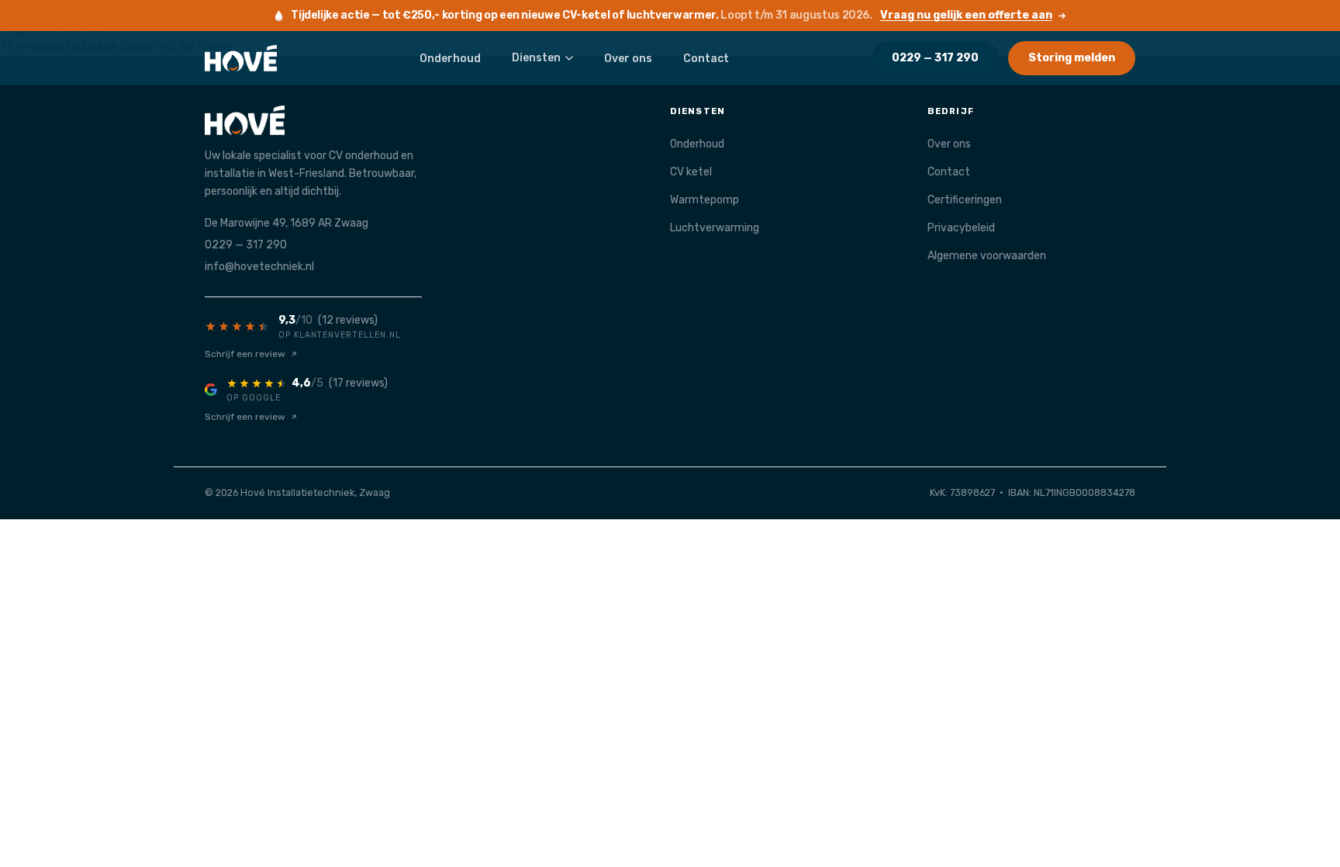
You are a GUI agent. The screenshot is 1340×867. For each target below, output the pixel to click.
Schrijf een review (245, 354)
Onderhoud (450, 58)
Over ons (628, 58)
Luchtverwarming (714, 227)
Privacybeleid (961, 227)
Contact (706, 58)
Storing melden (1071, 57)
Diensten (536, 57)
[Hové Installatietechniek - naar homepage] (241, 58)
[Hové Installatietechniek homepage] (412, 120)
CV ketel (691, 172)
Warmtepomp (704, 199)
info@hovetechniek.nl (259, 266)
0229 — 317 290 (935, 57)
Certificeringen (964, 199)
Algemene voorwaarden (986, 255)
